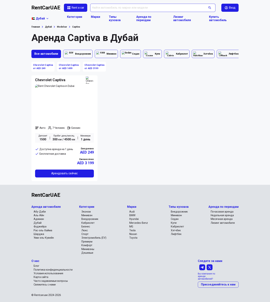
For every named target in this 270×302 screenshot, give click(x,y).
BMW (132, 215)
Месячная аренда (222, 218)
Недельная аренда (222, 215)
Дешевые (87, 252)
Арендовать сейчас (64, 173)
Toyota (133, 237)
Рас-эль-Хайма (43, 230)
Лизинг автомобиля (182, 18)
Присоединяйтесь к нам (218, 284)
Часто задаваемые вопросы (51, 280)
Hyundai (134, 218)
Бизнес (85, 226)
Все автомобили (46, 53)
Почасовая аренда (222, 211)
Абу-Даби (40, 211)
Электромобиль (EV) (93, 237)
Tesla (132, 230)
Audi (132, 211)
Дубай (38, 222)
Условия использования (48, 273)
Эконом (86, 211)
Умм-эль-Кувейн (44, 237)
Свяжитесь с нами (45, 284)
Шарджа (39, 234)
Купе (174, 222)
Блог (36, 265)
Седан (175, 218)
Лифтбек (176, 234)
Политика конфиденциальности (53, 269)
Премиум (86, 241)
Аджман (39, 218)
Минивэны (87, 249)
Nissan (133, 234)
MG (131, 226)
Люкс (84, 230)
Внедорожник (89, 218)
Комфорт (86, 245)
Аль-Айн (39, 215)
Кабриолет (88, 222)
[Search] (209, 8)
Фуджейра (40, 226)
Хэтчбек (176, 230)
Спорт (85, 234)
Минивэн (86, 215)
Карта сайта (41, 277)
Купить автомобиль (218, 18)
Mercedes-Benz (138, 222)
